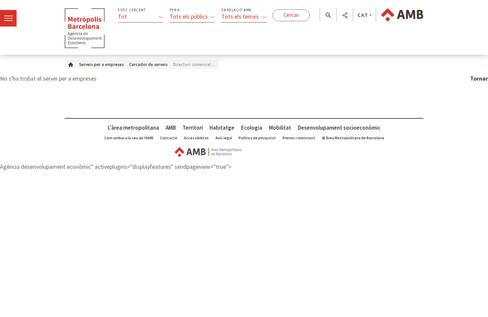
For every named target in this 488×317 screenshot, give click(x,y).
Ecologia (251, 127)
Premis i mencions (299, 137)
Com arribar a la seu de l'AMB (128, 137)
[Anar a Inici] (71, 64)
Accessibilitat (196, 137)
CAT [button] (363, 15)
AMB (171, 127)
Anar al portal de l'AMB (402, 15)
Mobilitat (280, 127)
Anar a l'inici (85, 28)
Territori (193, 127)
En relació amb (236, 10)
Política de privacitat (257, 137)
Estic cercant (131, 10)
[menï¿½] (8, 18)
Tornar (479, 78)
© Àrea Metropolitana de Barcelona (353, 137)
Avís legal (223, 137)
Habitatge (221, 127)
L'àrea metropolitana (133, 127)
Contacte (168, 137)
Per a (175, 10)
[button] (328, 15)
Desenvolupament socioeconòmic (339, 127)
